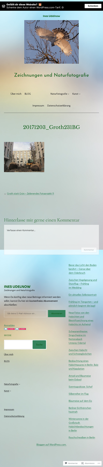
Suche (39, 344)
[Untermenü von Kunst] (79, 94)
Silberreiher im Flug (79, 393)
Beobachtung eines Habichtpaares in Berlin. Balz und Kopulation (83, 364)
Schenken (93, 6)
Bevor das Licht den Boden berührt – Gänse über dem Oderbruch (83, 269)
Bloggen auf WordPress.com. (51, 444)
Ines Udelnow (51, 16)
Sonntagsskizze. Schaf (81, 386)
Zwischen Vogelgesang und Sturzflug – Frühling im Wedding (83, 284)
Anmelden (9, 325)
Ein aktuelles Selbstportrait (83, 294)
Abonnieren (56, 313)
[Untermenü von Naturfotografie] (68, 94)
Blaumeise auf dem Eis (80, 400)
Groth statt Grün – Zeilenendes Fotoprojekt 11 (30, 193)
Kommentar (89, 250)
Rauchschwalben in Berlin (82, 437)
